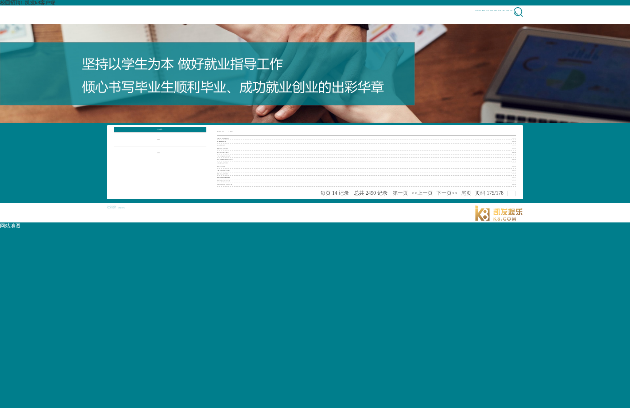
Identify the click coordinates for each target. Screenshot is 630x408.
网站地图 (10, 226)
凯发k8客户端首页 (220, 131)
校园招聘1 (230, 131)
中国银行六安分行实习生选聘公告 (223, 152)
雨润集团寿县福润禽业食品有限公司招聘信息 (225, 159)
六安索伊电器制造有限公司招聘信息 (223, 180)
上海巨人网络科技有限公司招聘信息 (223, 170)
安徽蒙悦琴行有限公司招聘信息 (222, 148)
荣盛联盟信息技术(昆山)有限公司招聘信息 (224, 184)
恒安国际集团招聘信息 (221, 166)
